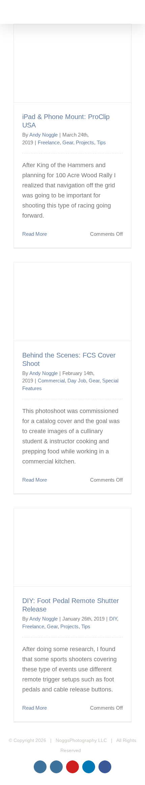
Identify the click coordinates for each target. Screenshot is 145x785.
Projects (85, 142)
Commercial (51, 380)
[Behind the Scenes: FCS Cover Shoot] (72, 301)
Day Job (76, 380)
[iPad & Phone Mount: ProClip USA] (72, 63)
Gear (67, 142)
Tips (101, 142)
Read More (34, 234)
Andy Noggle (43, 135)
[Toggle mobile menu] (132, 13)
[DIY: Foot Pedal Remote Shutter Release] (72, 547)
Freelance (49, 142)
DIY (113, 619)
